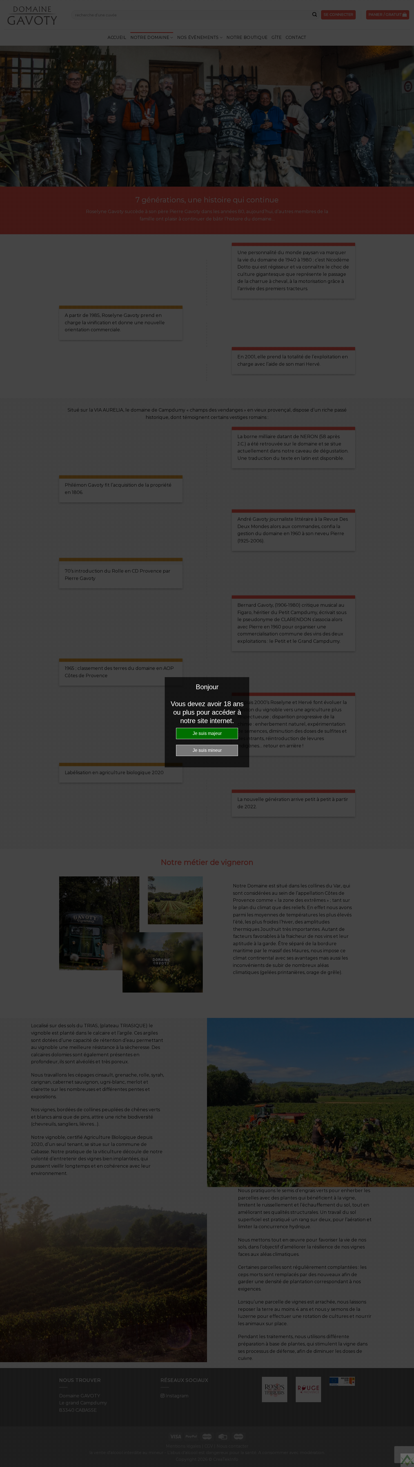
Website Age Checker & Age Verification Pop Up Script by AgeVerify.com (407, 1460)
